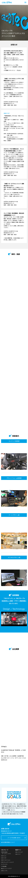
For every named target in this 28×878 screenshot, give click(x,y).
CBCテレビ (3, 856)
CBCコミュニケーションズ (7, 862)
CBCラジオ (3, 858)
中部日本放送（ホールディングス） (6, 852)
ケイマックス (4, 864)
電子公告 (12, 742)
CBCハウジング (19, 852)
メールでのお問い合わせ (14, 838)
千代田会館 (3, 866)
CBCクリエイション (5, 860)
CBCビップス (4, 870)
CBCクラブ (17, 854)
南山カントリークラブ (6, 868)
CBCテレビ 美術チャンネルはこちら (11, 528)
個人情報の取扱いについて (8, 842)
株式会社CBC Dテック (7, 2)
